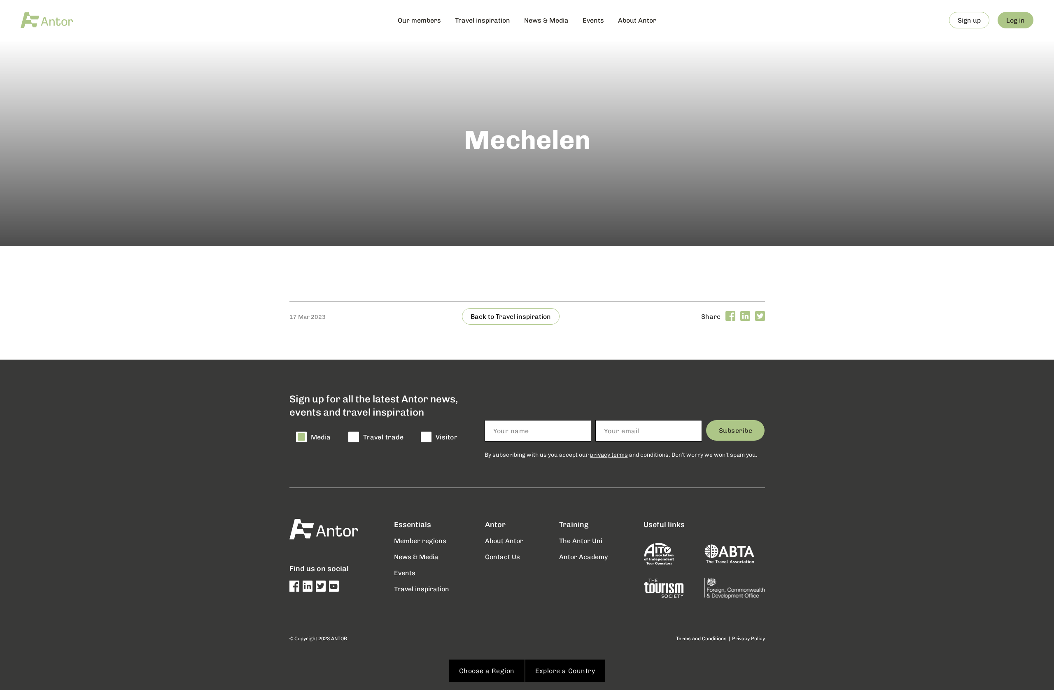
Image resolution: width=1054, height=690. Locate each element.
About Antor (637, 20)
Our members (419, 20)
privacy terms (609, 454)
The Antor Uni (580, 540)
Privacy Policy (748, 638)
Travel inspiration (482, 20)
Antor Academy (583, 556)
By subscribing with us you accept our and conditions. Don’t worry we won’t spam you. (621, 454)
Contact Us (502, 556)
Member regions (420, 540)
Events (593, 20)
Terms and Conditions (701, 638)
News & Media (546, 20)
